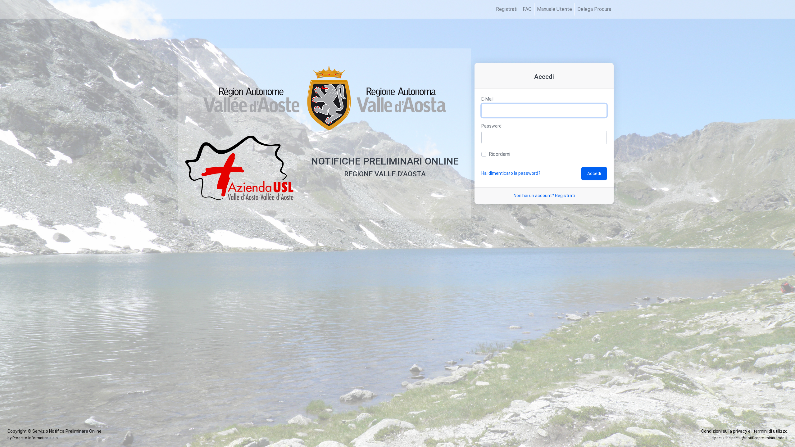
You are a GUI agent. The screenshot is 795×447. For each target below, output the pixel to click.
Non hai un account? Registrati (544, 195)
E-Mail (487, 99)
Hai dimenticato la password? (510, 173)
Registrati (506, 9)
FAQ (527, 9)
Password (491, 126)
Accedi (594, 173)
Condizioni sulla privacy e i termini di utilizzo (744, 431)
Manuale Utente (554, 9)
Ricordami (499, 154)
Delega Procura (594, 9)
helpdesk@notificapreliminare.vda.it (757, 438)
